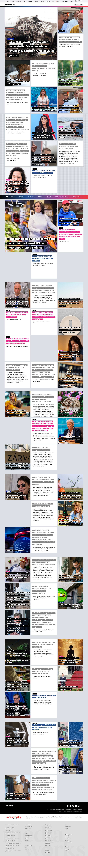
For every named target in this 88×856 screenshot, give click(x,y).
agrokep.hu (27, 849)
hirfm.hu (67, 850)
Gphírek (48, 1)
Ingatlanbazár (65, 1)
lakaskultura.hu (48, 830)
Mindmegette (18, 1)
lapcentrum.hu (68, 842)
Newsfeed (30, 1)
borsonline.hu (48, 852)
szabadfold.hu (28, 837)
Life (13, 1)
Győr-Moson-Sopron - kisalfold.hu (13, 838)
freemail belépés (78, 4)
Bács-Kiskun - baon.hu (10, 827)
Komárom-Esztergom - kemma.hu (13, 845)
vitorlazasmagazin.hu (50, 841)
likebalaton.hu (48, 833)
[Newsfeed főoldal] (9, 806)
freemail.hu (67, 837)
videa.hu (67, 840)
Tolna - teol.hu (9, 851)
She (52, 1)
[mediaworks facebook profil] (76, 817)
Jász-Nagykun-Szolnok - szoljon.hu (13, 843)
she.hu (66, 829)
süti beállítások (68, 809)
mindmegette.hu (48, 837)
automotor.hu (48, 828)
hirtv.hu (27, 838)
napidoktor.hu (48, 835)
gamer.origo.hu (48, 832)
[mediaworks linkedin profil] (80, 817)
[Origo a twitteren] (70, 806)
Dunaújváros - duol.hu (10, 835)
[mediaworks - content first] (13, 817)
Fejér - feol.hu (9, 837)
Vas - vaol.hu (28, 824)
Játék (71, 1)
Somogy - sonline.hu (10, 848)
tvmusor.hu (47, 845)
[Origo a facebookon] (68, 806)
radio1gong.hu (68, 849)
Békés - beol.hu (9, 830)
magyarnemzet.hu (29, 835)
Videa (25, 1)
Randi (58, 1)
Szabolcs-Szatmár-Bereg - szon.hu (13, 850)
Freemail (36, 1)
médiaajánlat (79, 809)
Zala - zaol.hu (28, 828)
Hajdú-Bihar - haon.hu (10, 840)
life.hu (66, 828)
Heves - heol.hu (9, 841)
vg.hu (26, 847)
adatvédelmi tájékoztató (51, 809)
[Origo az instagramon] (73, 806)
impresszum (74, 809)
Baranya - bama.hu (10, 828)
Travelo (42, 1)
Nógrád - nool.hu (9, 846)
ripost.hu (67, 824)
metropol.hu (68, 826)
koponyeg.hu (68, 838)
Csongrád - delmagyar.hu (11, 833)
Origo (8, 1)
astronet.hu (47, 827)
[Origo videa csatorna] (76, 806)
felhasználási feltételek (60, 809)
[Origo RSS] (79, 806)
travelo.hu (47, 838)
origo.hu (27, 840)
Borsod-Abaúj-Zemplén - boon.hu (13, 832)
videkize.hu (47, 843)
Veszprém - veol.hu (29, 826)
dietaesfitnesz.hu (49, 840)
